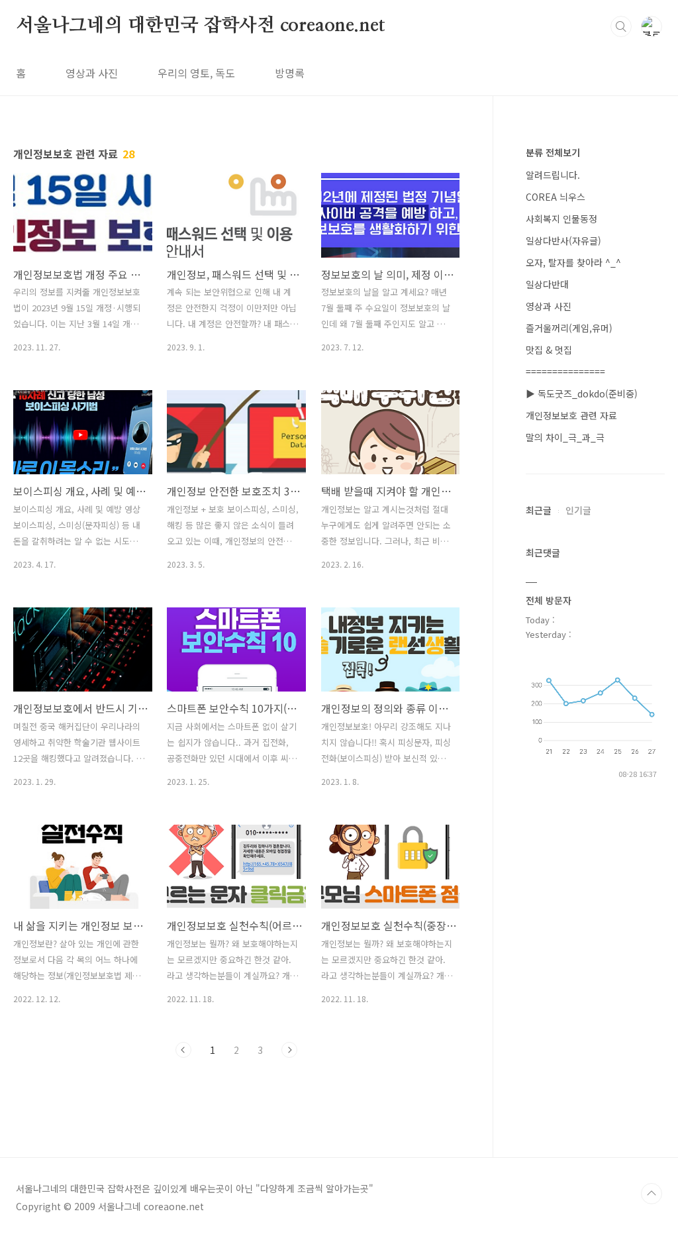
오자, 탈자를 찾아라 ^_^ (573, 262)
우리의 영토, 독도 (196, 73)
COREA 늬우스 (555, 196)
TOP (651, 1193)
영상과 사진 (92, 73)
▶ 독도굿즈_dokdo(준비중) (582, 393)
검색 (621, 26)
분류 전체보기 (553, 152)
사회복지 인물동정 (561, 218)
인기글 (578, 510)
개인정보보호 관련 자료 (571, 415)
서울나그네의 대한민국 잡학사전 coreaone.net (200, 26)
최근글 (539, 510)
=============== (565, 371)
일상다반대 (547, 284)
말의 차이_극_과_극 (565, 437)
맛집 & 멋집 (549, 349)
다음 (289, 1050)
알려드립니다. (553, 174)
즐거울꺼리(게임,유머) (569, 328)
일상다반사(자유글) (563, 240)
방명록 (290, 73)
